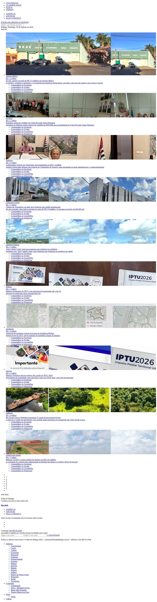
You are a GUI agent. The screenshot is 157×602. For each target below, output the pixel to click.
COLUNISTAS (12, 3)
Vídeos (8, 599)
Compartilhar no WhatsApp (21, 92)
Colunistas (10, 583)
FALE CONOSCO (13, 18)
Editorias (9, 544)
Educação (14, 555)
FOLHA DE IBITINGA (10, 22)
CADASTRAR (53, 535)
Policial (14, 570)
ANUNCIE (10, 16)
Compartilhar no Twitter (20, 87)
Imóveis (14, 566)
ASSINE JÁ (11, 14)
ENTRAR (24, 22)
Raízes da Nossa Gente (20, 575)
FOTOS (9, 7)
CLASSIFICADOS (13, 5)
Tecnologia (15, 581)
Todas (13, 597)
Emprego (14, 557)
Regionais (15, 577)
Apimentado (15, 586)
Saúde (13, 579)
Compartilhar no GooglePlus (22, 90)
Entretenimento (17, 559)
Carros (13, 548)
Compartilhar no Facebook (21, 85)
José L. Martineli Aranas (20, 588)
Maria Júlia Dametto (18, 590)
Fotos (8, 594)
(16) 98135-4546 (15, 531)
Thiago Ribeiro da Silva (20, 592)
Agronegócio (16, 546)
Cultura (14, 550)
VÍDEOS (9, 10)
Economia (15, 553)
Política (14, 572)
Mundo (13, 568)
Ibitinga (14, 564)
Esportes (14, 561)
